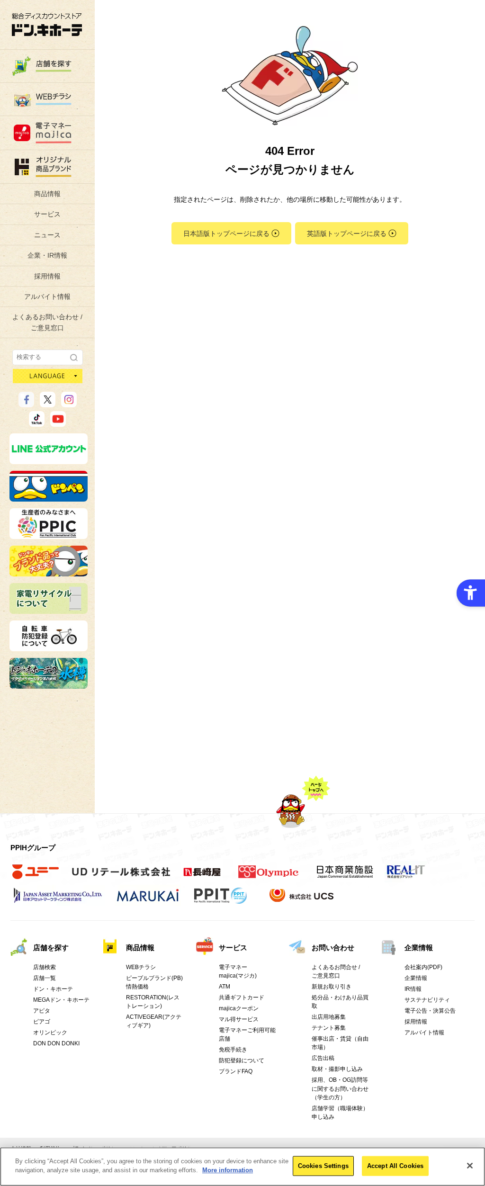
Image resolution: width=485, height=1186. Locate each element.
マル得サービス (239, 1019)
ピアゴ (41, 1021)
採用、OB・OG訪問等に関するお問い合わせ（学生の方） (340, 1088)
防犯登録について (241, 1060)
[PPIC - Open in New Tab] (49, 535)
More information (227, 1170)
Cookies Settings (323, 1165)
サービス (47, 214)
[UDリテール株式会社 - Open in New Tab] (121, 877)
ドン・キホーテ (53, 989)
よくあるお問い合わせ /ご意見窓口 (47, 322)
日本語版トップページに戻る (226, 233)
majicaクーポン (239, 1008)
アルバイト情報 (47, 296)
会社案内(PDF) (423, 967)
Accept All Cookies (395, 1165)
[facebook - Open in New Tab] (26, 403)
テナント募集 (329, 1027)
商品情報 (47, 194)
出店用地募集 (329, 1017)
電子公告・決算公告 (430, 1010)
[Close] (469, 1165)
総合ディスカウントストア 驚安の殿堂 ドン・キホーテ (47, 24)
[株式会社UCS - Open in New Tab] (302, 900)
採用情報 (47, 276)
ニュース (47, 235)
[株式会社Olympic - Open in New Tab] (268, 877)
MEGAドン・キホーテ (61, 1000)
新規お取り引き (331, 986)
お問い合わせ (333, 947)
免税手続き (233, 1049)
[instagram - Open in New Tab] (69, 403)
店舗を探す (51, 947)
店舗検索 (44, 967)
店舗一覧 (44, 978)
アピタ (41, 1010)
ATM (224, 986)
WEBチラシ (141, 967)
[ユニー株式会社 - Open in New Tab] (35, 877)
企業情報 (418, 947)
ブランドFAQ (235, 1071)
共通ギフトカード (241, 997)
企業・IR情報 (47, 255)
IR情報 (413, 989)
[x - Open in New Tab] (47, 403)
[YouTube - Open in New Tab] (58, 422)
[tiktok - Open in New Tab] (36, 422)
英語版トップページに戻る (346, 233)
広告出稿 (323, 1058)
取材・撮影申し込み (337, 1069)
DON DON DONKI (56, 1043)
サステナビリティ (427, 1000)
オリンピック (50, 1032)
